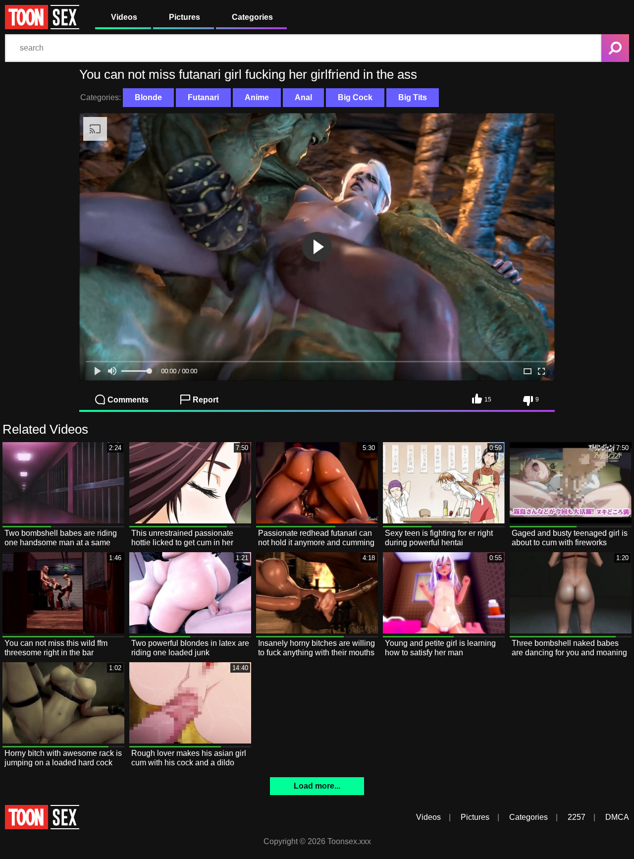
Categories (252, 17)
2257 (576, 817)
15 (487, 399)
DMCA (617, 817)
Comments (128, 400)
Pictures (184, 17)
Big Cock (355, 97)
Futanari (203, 97)
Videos (124, 17)
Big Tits (412, 97)
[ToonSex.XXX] (42, 26)
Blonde (148, 97)
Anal (303, 97)
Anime (257, 97)
